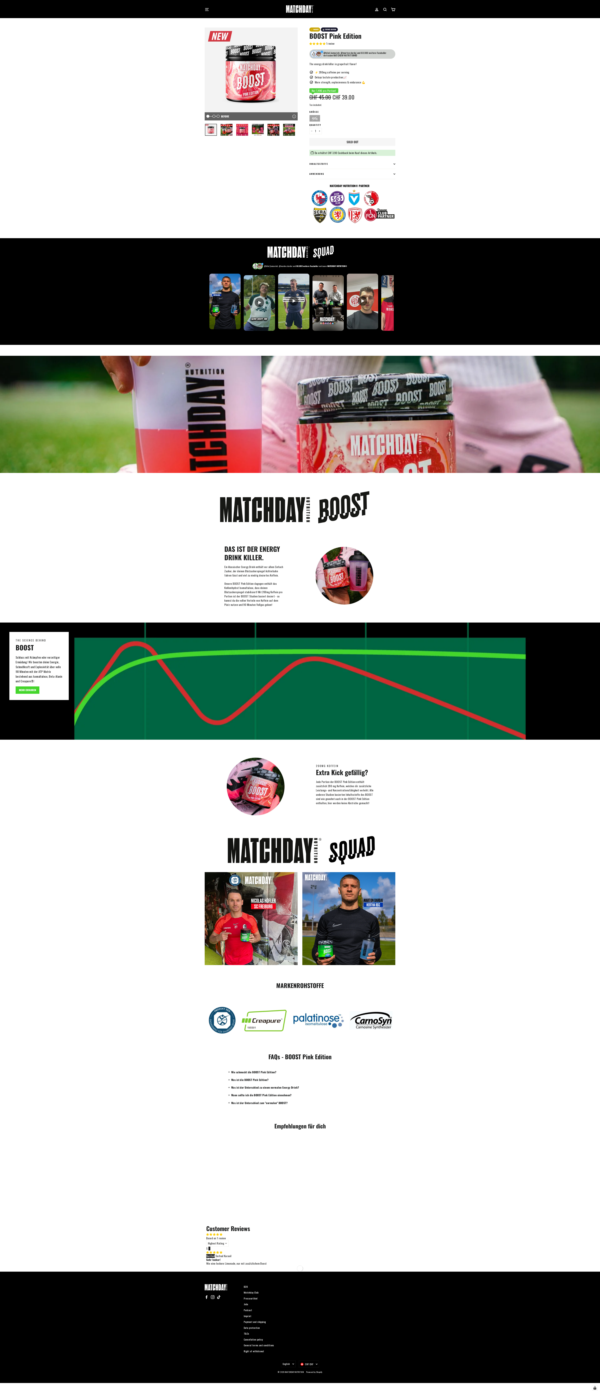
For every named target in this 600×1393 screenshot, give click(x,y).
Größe (314, 112)
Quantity (315, 125)
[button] (317, 43)
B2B (246, 1287)
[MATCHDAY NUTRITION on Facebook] (206, 1296)
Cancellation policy (253, 1339)
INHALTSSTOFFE (318, 163)
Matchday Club (251, 1292)
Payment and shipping (255, 1322)
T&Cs (246, 1333)
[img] (214, 1252)
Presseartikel (251, 1298)
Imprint (247, 1316)
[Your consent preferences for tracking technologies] (595, 1388)
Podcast (248, 1310)
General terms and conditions (259, 1345)
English (286, 1364)
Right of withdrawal (254, 1351)
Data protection (252, 1328)
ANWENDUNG (316, 173)
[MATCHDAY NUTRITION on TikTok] (219, 1296)
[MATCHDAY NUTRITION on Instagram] (213, 1296)
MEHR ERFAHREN (27, 690)
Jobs (246, 1304)
